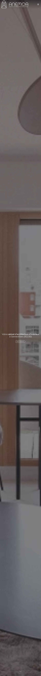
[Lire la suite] (20, 672)
